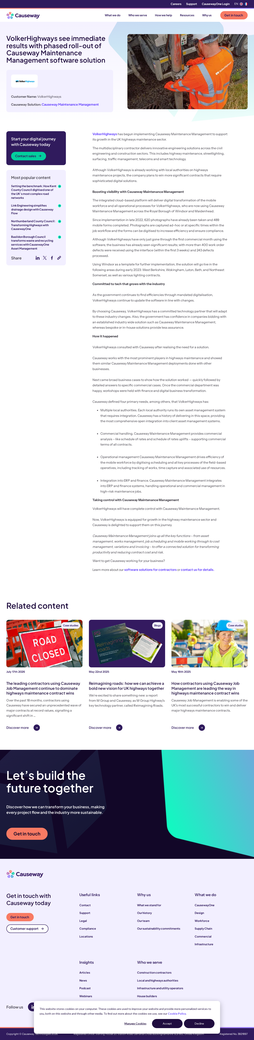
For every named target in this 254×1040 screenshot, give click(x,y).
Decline (199, 1023)
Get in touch (233, 15)
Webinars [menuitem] (85, 996)
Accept (167, 1023)
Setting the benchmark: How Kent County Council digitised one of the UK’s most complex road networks (33, 191)
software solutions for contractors (150, 569)
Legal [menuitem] (83, 920)
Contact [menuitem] (85, 905)
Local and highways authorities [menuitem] (157, 980)
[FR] (246, 4)
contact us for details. (198, 569)
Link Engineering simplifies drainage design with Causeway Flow (32, 209)
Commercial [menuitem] (203, 936)
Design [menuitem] (199, 913)
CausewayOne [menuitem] (205, 905)
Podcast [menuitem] (85, 988)
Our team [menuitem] (143, 920)
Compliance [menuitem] (87, 928)
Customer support (24, 928)
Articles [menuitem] (84, 972)
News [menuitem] (83, 980)
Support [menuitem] (191, 4)
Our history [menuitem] (144, 913)
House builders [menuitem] (147, 996)
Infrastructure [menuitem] (204, 944)
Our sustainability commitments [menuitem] (158, 928)
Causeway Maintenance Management (70, 104)
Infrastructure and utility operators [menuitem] (160, 988)
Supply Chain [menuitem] (203, 928)
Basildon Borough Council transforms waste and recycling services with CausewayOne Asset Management (32, 242)
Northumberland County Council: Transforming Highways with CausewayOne (33, 225)
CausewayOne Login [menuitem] (216, 4)
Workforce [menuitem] (202, 920)
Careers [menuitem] (176, 4)
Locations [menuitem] (86, 936)
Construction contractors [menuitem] (154, 972)
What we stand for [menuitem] (149, 905)
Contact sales (25, 156)
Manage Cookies (135, 1023)
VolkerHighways (104, 134)
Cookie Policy (177, 1013)
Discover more (17, 727)
